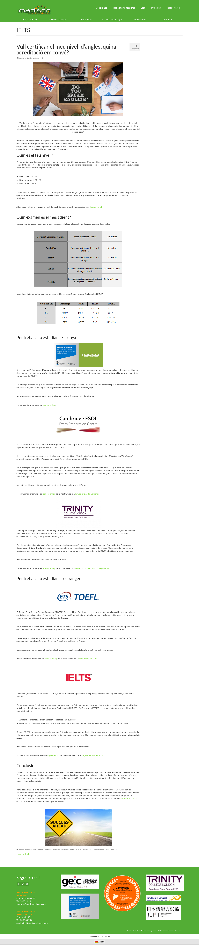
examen (86, 849)
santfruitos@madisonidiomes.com (32, 923)
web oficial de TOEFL (89, 658)
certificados (73, 849)
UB (116, 849)
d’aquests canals (129, 798)
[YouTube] (27, 884)
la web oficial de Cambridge (88, 494)
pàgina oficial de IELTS (92, 755)
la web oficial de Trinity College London (93, 568)
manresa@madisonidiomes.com (31, 904)
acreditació (28, 849)
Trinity (112, 849)
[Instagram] (23, 884)
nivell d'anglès (99, 849)
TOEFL (107, 849)
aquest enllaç (49, 405)
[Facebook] (19, 884)
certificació (48, 849)
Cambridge (40, 849)
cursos (80, 849)
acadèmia (21, 849)
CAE (34, 849)
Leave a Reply (23, 854)
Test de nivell (96, 207)
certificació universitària (61, 849)
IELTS (91, 849)
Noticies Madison (33, 58)
